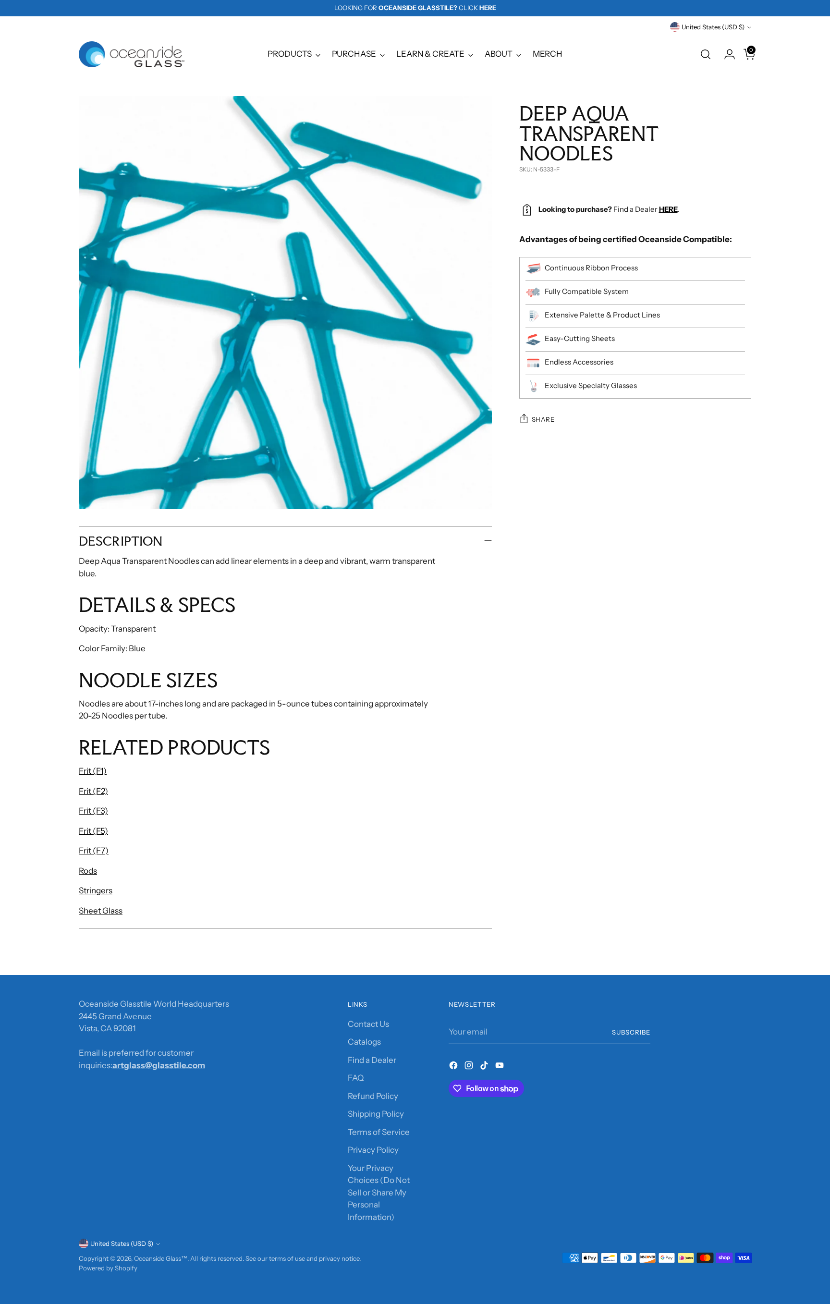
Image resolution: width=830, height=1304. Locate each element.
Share (543, 419)
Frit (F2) (93, 791)
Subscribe (631, 1032)
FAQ (356, 1078)
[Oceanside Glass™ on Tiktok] (485, 1067)
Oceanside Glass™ (160, 1258)
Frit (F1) (93, 771)
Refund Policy (373, 1096)
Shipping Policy (376, 1114)
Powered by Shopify (108, 1268)
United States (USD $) (713, 27)
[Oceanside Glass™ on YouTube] (500, 1067)
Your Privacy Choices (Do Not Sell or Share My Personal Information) (379, 1192)
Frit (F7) (94, 850)
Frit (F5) (93, 831)
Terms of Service (379, 1132)
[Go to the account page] (725, 54)
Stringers (95, 890)
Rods (88, 871)
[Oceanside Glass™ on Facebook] (454, 1067)
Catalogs (364, 1042)
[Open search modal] (705, 54)
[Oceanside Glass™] (131, 54)
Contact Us (368, 1024)
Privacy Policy (373, 1150)
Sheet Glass (100, 910)
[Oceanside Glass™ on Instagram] (470, 1067)
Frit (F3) (93, 811)
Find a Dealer (372, 1060)
